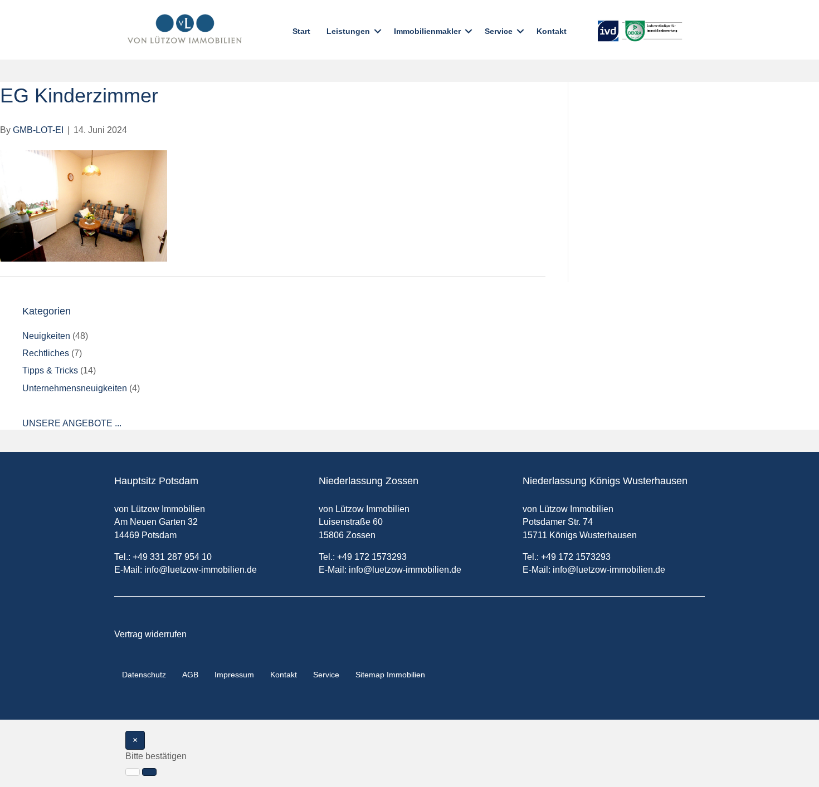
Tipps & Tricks (50, 370)
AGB (190, 674)
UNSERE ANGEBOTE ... (71, 423)
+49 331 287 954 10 (172, 557)
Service (499, 31)
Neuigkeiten (46, 336)
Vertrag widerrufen (150, 634)
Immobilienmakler (427, 31)
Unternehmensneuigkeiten (74, 388)
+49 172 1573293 (372, 557)
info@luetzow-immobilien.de (200, 569)
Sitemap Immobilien (390, 674)
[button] (378, 31)
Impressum (234, 674)
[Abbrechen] (132, 772)
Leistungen (348, 31)
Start (301, 31)
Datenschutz (144, 674)
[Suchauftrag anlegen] (149, 772)
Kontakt (552, 31)
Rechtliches (45, 353)
